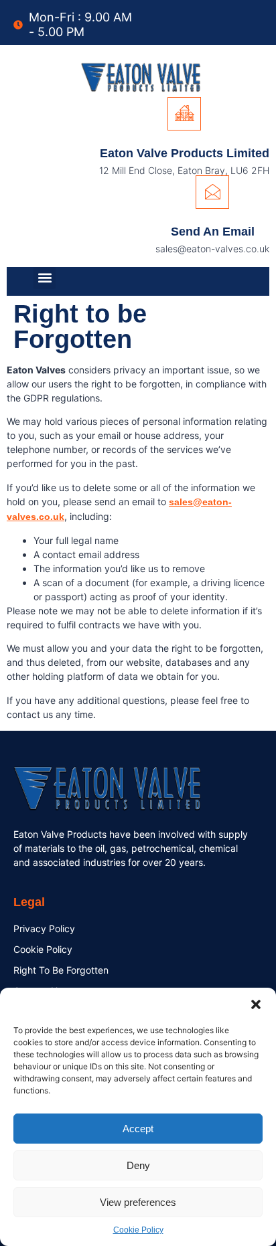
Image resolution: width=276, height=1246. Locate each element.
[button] (256, 1004)
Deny (138, 1165)
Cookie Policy (138, 1230)
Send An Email (213, 231)
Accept (138, 1128)
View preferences (138, 1202)
